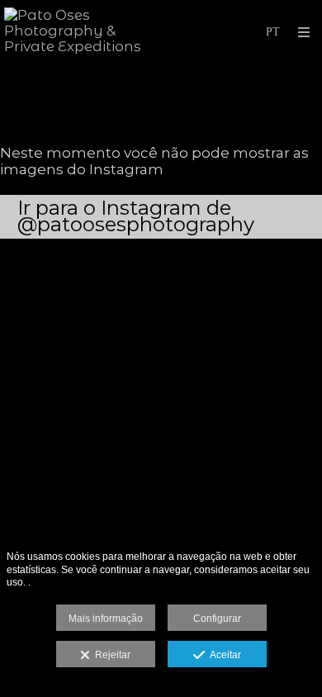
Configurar (217, 618)
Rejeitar (110, 655)
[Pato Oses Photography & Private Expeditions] (82, 31)
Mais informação (106, 618)
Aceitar (223, 655)
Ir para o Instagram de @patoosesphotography (135, 216)
